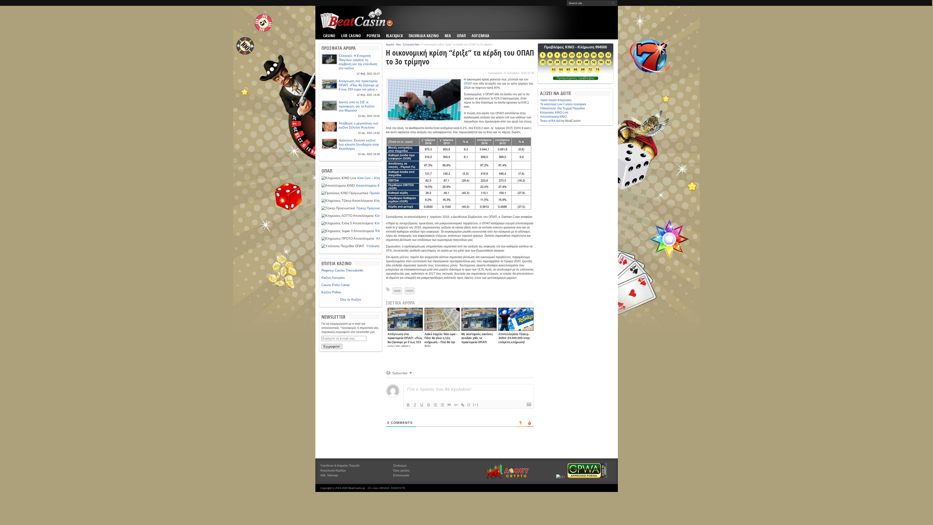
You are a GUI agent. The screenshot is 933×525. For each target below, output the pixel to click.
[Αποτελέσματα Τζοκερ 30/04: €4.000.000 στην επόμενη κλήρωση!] (516, 319)
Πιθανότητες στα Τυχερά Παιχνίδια (562, 108)
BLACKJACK (394, 35)
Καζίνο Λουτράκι (333, 278)
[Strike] (428, 405)
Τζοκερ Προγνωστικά (371, 208)
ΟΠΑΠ (461, 35)
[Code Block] (455, 405)
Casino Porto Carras (335, 285)
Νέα (398, 44)
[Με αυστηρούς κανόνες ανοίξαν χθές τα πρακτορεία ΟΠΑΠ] (479, 319)
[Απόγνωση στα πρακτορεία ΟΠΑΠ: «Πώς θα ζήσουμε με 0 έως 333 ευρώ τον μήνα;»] (405, 319)
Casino (329, 35)
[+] (475, 404)
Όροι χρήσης (401, 470)
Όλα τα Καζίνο (350, 299)
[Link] (462, 405)
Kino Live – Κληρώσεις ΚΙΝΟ (377, 178)
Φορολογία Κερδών (333, 470)
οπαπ (409, 290)
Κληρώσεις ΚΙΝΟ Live (554, 112)
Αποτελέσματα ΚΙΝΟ (370, 185)
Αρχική (390, 44)
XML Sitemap (329, 475)
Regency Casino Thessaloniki (342, 270)
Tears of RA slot (550, 120)
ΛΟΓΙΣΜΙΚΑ (480, 35)
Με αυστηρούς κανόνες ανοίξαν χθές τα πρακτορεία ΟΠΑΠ (477, 338)
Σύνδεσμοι (400, 465)
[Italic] (415, 405)
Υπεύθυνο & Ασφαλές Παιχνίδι (340, 465)
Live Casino (351, 35)
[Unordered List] (442, 405)
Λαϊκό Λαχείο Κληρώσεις (556, 100)
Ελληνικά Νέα (411, 44)
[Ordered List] (435, 405)
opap (397, 290)
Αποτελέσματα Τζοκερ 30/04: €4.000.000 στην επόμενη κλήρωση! (514, 338)
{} (469, 404)
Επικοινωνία (401, 475)
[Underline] (421, 405)
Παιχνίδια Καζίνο (424, 35)
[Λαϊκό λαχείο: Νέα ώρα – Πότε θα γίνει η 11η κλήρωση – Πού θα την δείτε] (442, 319)
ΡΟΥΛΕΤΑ (373, 35)
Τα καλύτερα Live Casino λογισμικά (563, 104)
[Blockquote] (449, 405)
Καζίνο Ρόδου (331, 292)
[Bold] (408, 405)
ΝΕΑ (448, 35)
